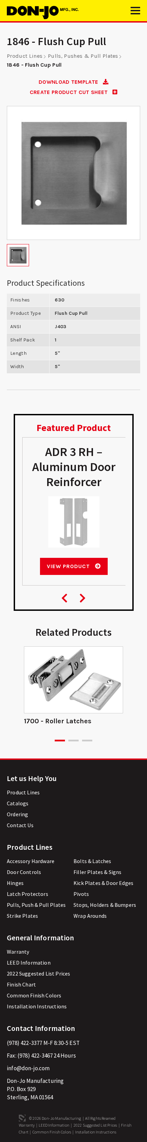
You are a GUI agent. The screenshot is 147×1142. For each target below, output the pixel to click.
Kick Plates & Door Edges (103, 882)
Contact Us (20, 825)
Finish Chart (21, 984)
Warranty (18, 951)
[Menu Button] (135, 14)
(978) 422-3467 (35, 1055)
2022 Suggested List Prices (38, 973)
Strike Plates (22, 915)
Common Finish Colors (34, 995)
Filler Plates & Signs (98, 872)
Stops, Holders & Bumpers (105, 904)
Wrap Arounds (90, 915)
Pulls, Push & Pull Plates (36, 904)
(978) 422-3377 (24, 1043)
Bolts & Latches (92, 861)
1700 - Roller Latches (57, 721)
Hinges (15, 882)
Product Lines (24, 56)
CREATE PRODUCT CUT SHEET (69, 92)
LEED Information (29, 962)
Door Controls (24, 872)
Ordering (17, 814)
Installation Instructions (37, 1006)
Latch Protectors (27, 893)
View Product (69, 566)
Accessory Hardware (30, 861)
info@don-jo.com (28, 1068)
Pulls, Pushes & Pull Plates (83, 56)
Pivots (81, 893)
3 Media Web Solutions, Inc (22, 1118)
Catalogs (17, 803)
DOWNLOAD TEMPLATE (69, 82)
